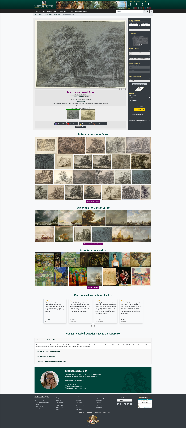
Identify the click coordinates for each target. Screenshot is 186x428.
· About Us (57, 409)
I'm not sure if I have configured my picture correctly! (51, 361)
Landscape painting (48, 14)
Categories (49, 11)
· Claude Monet (99, 400)
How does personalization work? (46, 340)
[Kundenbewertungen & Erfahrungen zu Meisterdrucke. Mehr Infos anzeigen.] (145, 402)
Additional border (132, 28)
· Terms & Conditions (59, 402)
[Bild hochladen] (151, 11)
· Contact (57, 398)
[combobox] (139, 30)
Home (36, 14)
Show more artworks (93, 287)
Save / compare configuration (140, 84)
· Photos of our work (80, 405)
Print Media (70, 11)
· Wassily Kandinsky (100, 404)
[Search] (144, 11)
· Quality (77, 404)
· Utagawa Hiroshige (100, 405)
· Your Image (78, 398)
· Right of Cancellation (59, 405)
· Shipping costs (79, 402)
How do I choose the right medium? (46, 356)
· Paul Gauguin (99, 402)
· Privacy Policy (58, 404)
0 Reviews (83, 126)
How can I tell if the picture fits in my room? (49, 351)
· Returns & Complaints (59, 407)
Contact (85, 11)
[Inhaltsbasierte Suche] (147, 11)
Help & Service (78, 11)
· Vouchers (78, 407)
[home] (34, 11)
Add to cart (140, 109)
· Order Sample (79, 409)
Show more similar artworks (93, 201)
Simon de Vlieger (57, 14)
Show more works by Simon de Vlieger (93, 244)
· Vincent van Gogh (100, 398)
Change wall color (86, 123)
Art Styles (55, 11)
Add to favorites (73, 123)
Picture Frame (62, 11)
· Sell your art (78, 400)
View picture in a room (100, 123)
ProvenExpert (49, 319)
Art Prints (38, 11)
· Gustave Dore (99, 407)
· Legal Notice (58, 400)
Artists (43, 11)
